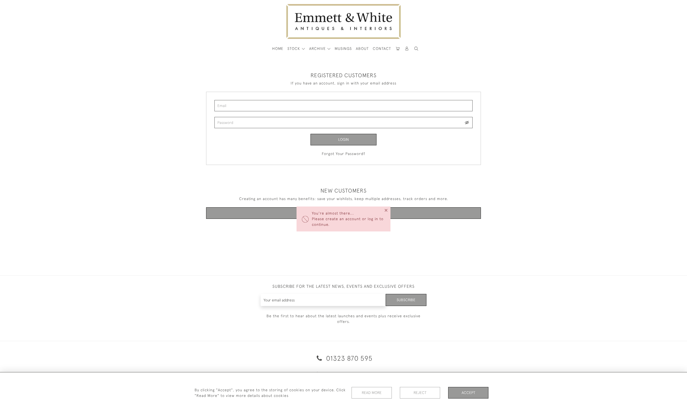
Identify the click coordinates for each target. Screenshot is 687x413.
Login (343, 139)
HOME (277, 48)
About (362, 48)
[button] (416, 48)
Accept (468, 392)
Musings (343, 48)
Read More (372, 392)
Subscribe (406, 300)
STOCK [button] (294, 48)
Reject (420, 392)
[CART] (397, 48)
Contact (382, 48)
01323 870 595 (348, 358)
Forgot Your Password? (343, 154)
